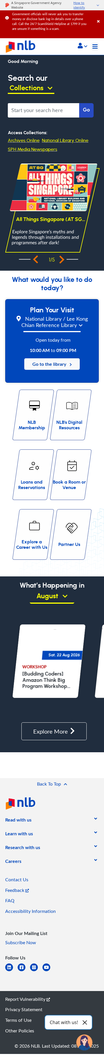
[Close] (99, 15)
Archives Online (24, 140)
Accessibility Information (30, 911)
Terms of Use (18, 1020)
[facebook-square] (24, 970)
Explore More (50, 731)
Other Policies (19, 1031)
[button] (82, 46)
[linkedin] (11, 970)
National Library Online (65, 140)
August (48, 596)
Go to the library (51, 364)
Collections (27, 88)
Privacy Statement (23, 1009)
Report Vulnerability (26, 999)
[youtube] (48, 970)
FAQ (9, 900)
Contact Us (16, 879)
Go (86, 110)
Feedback (15, 890)
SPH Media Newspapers (32, 149)
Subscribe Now (20, 942)
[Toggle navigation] (95, 46)
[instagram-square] (36, 970)
